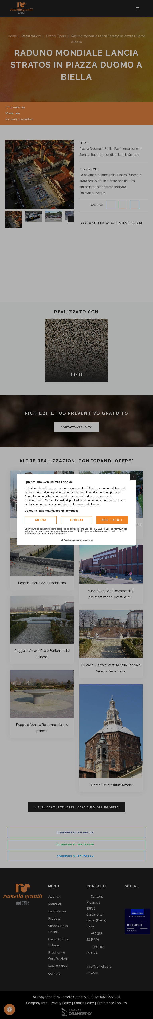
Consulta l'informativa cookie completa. (52, 510)
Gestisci (76, 520)
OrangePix (88, 540)
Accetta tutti (112, 520)
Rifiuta (40, 520)
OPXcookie (66, 540)
